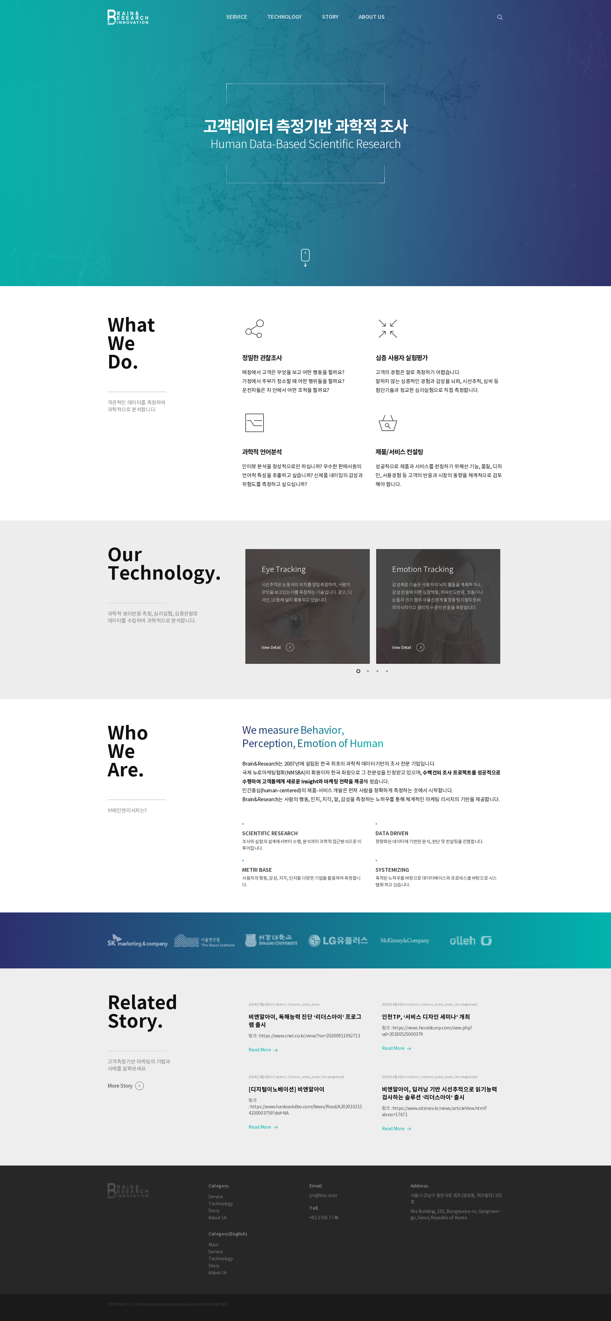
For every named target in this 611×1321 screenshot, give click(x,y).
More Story (120, 1086)
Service (215, 1197)
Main (213, 1245)
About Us (372, 17)
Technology (284, 17)
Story (330, 17)
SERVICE (236, 17)
